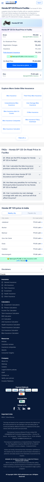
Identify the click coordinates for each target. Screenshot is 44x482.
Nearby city (12, 213)
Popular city (32, 213)
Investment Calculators (12, 305)
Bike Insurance (11, 96)
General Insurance (10, 282)
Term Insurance (9, 288)
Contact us (5, 375)
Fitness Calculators (10, 307)
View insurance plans (20, 65)
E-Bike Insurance (32, 112)
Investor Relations (7, 381)
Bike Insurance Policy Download (32, 120)
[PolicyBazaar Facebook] (14, 408)
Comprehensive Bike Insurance (11, 104)
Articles (4, 341)
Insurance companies (9, 347)
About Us (5, 361)
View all (21, 138)
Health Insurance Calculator (11, 324)
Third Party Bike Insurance (32, 96)
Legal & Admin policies (9, 369)
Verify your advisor (8, 378)
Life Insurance (9, 285)
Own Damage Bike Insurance (32, 104)
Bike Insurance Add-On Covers (11, 112)
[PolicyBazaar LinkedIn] (24, 408)
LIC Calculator (6, 319)
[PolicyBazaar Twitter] (19, 408)
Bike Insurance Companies (11, 120)
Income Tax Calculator (9, 310)
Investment (8, 291)
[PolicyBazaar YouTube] (29, 408)
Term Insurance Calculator (10, 313)
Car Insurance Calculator (10, 330)
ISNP (3, 372)
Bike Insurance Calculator (11, 129)
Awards (4, 350)
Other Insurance (9, 296)
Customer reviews (8, 344)
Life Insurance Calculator (10, 322)
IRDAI (3, 417)
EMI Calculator (6, 316)
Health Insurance (9, 293)
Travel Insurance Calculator (11, 327)
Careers (4, 367)
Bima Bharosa (10, 417)
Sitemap (4, 364)
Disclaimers (6, 269)
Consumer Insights (8, 353)
